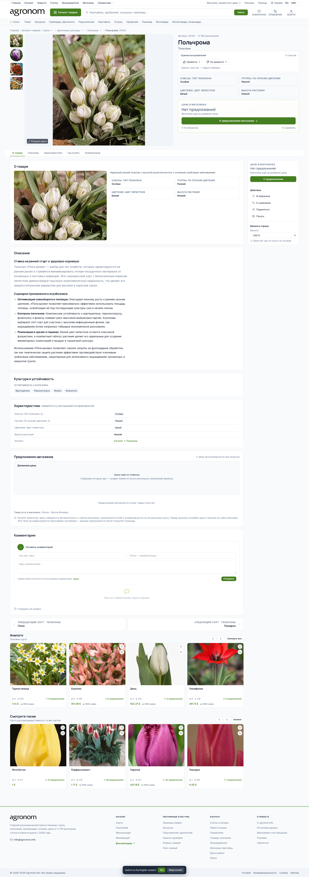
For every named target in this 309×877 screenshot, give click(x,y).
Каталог (28, 2)
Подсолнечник (86, 21)
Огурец (118, 21)
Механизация (123, 832)
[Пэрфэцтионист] (97, 745)
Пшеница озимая (172, 822)
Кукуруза (40, 21)
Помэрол (194, 769)
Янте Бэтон (19, 769)
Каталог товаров (31, 30)
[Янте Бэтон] (38, 745)
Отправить (228, 578)
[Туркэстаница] (38, 664)
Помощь (262, 2)
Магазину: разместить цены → (224, 2)
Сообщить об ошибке (29, 608)
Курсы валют (217, 853)
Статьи (54, 2)
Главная (16, 2)
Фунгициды (162, 21)
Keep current (175, 870)
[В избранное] (63, 646)
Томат (27, 21)
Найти (241, 12)
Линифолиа (196, 688)
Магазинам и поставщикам (272, 832)
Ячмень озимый (171, 842)
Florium (45, 512)
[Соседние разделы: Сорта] (52, 30)
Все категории (124, 843)
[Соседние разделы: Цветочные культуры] (82, 30)
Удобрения (132, 21)
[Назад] (213, 638)
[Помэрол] (215, 745)
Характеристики (53, 152)
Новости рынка (218, 827)
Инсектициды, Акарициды (186, 21)
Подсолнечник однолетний (177, 832)
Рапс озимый (170, 848)
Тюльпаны (92, 30)
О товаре (17, 152)
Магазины (88, 2)
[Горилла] (156, 745)
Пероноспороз (42, 390)
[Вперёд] (220, 638)
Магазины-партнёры (221, 848)
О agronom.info (265, 822)
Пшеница (147, 21)
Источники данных (267, 827)
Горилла (135, 769)
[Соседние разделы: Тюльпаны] (101, 30)
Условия (246, 872)
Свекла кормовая (173, 837)
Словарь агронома (220, 837)
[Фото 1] (16, 40)
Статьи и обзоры (219, 822)
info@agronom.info (25, 839)
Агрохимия (122, 827)
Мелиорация (123, 837)
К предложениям (273, 178)
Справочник (104, 2)
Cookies (283, 872)
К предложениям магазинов (236, 120)
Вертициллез (23, 390)
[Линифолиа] (215, 664)
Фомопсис (71, 390)
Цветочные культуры (68, 30)
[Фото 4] (16, 83)
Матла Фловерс (60, 512)
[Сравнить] (63, 652)
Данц (133, 688)
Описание (33, 152)
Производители (70, 2)
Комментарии (92, 152)
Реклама (249, 2)
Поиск (213, 858)
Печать (260, 216)
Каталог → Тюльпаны (126, 440)
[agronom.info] (27, 12)
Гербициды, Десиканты (62, 21)
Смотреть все (234, 638)
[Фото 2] (16, 55)
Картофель (104, 21)
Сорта (46, 30)
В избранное (191, 127)
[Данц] (156, 664)
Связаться (263, 842)
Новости (41, 2)
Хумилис (76, 688)
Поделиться (263, 209)
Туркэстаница (20, 688)
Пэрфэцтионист (80, 769)
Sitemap (294, 872)
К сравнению (263, 202)
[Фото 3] (16, 69)
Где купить (73, 152)
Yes (162, 870)
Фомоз (57, 390)
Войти (76, 579)
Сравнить (290, 127)
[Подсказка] (41, 414)
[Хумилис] (97, 664)
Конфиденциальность (265, 872)
